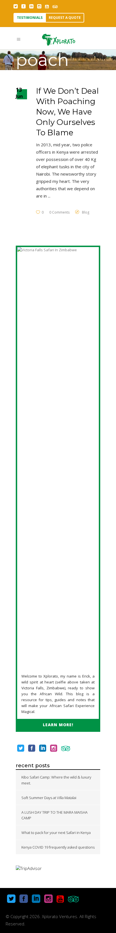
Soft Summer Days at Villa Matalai (48, 797)
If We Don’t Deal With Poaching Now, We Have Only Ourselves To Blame (67, 111)
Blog (85, 212)
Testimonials (30, 17)
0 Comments (59, 212)
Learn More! (58, 724)
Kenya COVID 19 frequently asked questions (58, 847)
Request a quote (65, 17)
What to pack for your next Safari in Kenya (56, 832)
